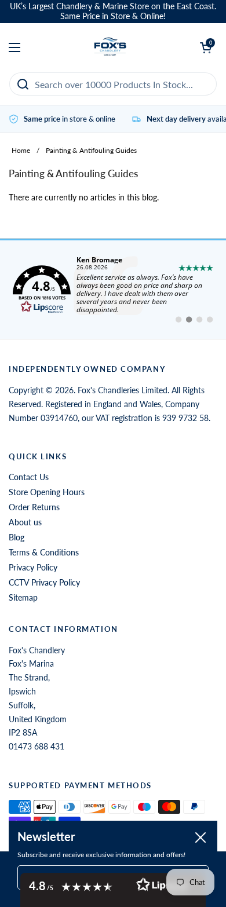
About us (25, 522)
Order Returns (34, 507)
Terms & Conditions (44, 552)
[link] (113, 289)
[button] (113, 890)
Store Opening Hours (47, 492)
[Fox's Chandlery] (110, 47)
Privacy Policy (33, 567)
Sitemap (23, 597)
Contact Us (29, 477)
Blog (16, 537)
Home (21, 150)
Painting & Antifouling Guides (91, 150)
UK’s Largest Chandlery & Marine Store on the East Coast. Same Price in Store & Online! (113, 11)
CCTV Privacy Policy (44, 582)
